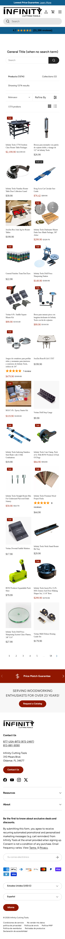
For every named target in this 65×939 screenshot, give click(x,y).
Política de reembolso (12, 928)
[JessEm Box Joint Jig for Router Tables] (18, 213)
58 (51, 656)
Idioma (10, 907)
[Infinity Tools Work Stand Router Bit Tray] (46, 530)
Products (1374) (16, 76)
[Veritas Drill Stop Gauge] (46, 395)
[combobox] (32, 21)
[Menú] (59, 11)
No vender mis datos (36, 923)
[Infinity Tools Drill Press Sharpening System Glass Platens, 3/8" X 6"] (18, 615)
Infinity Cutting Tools (19, 917)
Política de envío (31, 925)
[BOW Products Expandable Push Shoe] (18, 571)
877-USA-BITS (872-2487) (18, 741)
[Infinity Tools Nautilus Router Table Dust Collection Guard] (18, 172)
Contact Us (13, 769)
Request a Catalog (32, 703)
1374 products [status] (14, 106)
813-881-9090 (11, 745)
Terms (33, 847)
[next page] (57, 656)
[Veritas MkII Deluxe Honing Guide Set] (46, 616)
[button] (53, 11)
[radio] (49, 106)
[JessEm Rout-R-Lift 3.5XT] (46, 342)
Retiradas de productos (35, 928)
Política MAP (47, 925)
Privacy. (44, 847)
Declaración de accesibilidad (15, 931)
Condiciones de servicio (13, 923)
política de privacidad (12, 925)
